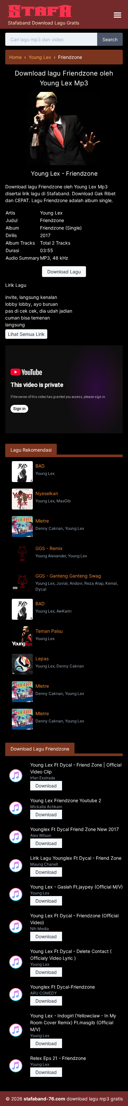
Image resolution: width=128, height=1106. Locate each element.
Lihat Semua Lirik (26, 334)
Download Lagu (64, 271)
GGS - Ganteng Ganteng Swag (68, 576)
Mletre (42, 521)
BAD (40, 466)
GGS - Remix (49, 548)
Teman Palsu (49, 631)
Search (109, 39)
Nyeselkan (46, 493)
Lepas (42, 658)
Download (46, 785)
